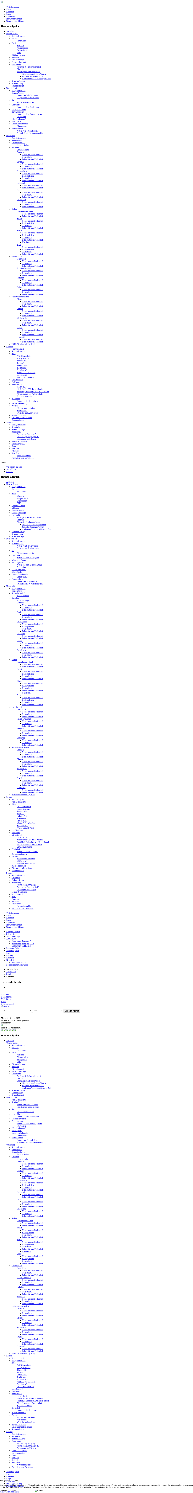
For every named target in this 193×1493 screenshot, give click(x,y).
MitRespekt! (22, 410)
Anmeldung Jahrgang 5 (26, 434)
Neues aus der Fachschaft (32, 154)
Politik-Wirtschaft (24, 268)
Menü (3, 462)
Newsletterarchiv (24, 455)
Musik (19, 230)
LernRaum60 (17, 380)
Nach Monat (6, 997)
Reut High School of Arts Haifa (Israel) (33, 391)
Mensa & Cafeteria (19, 441)
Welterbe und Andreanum (27, 413)
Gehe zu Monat (7, 1004)
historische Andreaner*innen (34, 74)
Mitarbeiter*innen (19, 109)
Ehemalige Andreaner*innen (28, 71)
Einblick (15, 38)
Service (9, 422)
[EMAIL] (7, 990)
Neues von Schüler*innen (27, 95)
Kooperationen (18, 420)
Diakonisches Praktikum (22, 417)
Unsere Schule (12, 34)
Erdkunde (21, 287)
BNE (19, 52)
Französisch (22, 171)
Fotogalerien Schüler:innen (28, 98)
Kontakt (9, 471)
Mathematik (22, 318)
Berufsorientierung (19, 403)
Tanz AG (20, 363)
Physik (19, 327)
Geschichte (16, 64)
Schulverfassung (18, 81)
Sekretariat (16, 427)
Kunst (19, 218)
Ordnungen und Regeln (26, 439)
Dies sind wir (11, 88)
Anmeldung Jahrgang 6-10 (28, 436)
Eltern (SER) (17, 121)
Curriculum (27, 157)
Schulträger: (6, 1023)
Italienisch (21, 183)
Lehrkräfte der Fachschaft (32, 159)
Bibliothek (16, 399)
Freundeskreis (17, 128)
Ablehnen (15, 1492)
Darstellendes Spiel (25, 211)
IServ (8, 9)
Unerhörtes (26, 242)
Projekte (15, 406)
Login (8, 14)
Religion (20, 278)
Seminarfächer (23, 145)
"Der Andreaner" (19, 119)
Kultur (14, 209)
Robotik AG (22, 365)
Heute (3, 1001)
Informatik (21, 337)
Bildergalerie (22, 126)
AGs (13, 353)
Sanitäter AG (22, 375)
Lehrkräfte (16, 105)
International (17, 384)
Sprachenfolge (23, 150)
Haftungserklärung (14, 19)
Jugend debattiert (19, 415)
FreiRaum (16, 382)
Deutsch (20, 152)
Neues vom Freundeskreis (27, 131)
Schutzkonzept (18, 86)
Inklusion (15, 57)
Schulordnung (17, 83)
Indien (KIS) (22, 387)
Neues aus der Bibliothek (27, 401)
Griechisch (21, 199)
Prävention (21, 116)
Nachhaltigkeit (18, 349)
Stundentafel (17, 140)
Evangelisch (22, 50)
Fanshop (15, 448)
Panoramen (21, 41)
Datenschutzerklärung (15, 21)
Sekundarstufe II (18, 143)
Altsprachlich (22, 48)
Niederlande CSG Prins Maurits (30, 389)
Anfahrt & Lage (18, 429)
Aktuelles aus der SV (25, 102)
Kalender (10, 12)
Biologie (20, 299)
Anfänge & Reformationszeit (29, 67)
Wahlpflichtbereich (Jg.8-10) (23, 344)
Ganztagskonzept (19, 62)
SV (13, 100)
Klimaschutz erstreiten (26, 408)
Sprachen (15, 147)
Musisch (20, 45)
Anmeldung (16, 432)
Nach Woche (6, 999)
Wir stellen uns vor (14, 467)
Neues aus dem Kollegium (28, 107)
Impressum (10, 16)
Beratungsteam (18, 112)
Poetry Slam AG (23, 358)
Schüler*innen (18, 93)
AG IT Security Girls (25, 377)
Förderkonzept (18, 60)
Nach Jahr (5, 994)
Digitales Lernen (18, 55)
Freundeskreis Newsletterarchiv (30, 133)
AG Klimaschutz (24, 356)
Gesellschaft (17, 256)
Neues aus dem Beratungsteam (29, 114)
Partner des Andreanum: (11, 1028)
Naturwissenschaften (20, 297)
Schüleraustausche (24, 396)
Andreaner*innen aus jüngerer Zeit (36, 79)
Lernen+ (9, 346)
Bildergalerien (28, 176)
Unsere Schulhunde (20, 124)
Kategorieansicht (18, 36)
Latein (19, 190)
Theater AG (22, 361)
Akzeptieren (5, 1492)
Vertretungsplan (12, 7)
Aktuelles (10, 31)
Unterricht (10, 135)
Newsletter (16, 453)
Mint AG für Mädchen (26, 372)
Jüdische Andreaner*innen (33, 76)
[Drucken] (7, 987)
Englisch (20, 162)
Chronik (20, 69)
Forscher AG (22, 370)
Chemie (20, 308)
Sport (19, 244)
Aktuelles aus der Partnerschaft (29, 394)
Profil (14, 43)
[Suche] (5, 1006)
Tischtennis (21, 368)
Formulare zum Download (22, 458)
